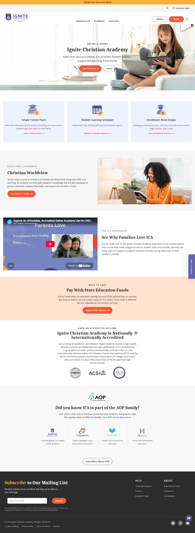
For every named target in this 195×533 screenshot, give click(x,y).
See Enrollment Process (160, 133)
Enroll (176, 19)
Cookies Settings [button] (12, 526)
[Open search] (167, 8)
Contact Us (168, 491)
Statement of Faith (172, 486)
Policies (138, 491)
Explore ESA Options (96, 310)
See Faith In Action (20, 193)
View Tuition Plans (32, 133)
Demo (160, 19)
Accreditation (169, 496)
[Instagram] (180, 523)
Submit (59, 500)
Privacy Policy (53, 510)
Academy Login (142, 496)
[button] (191, 266)
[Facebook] (173, 523)
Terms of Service (43, 526)
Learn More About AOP (97, 461)
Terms (17, 510)
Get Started (89, 68)
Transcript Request (143, 486)
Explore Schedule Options (96, 133)
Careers (56, 526)
